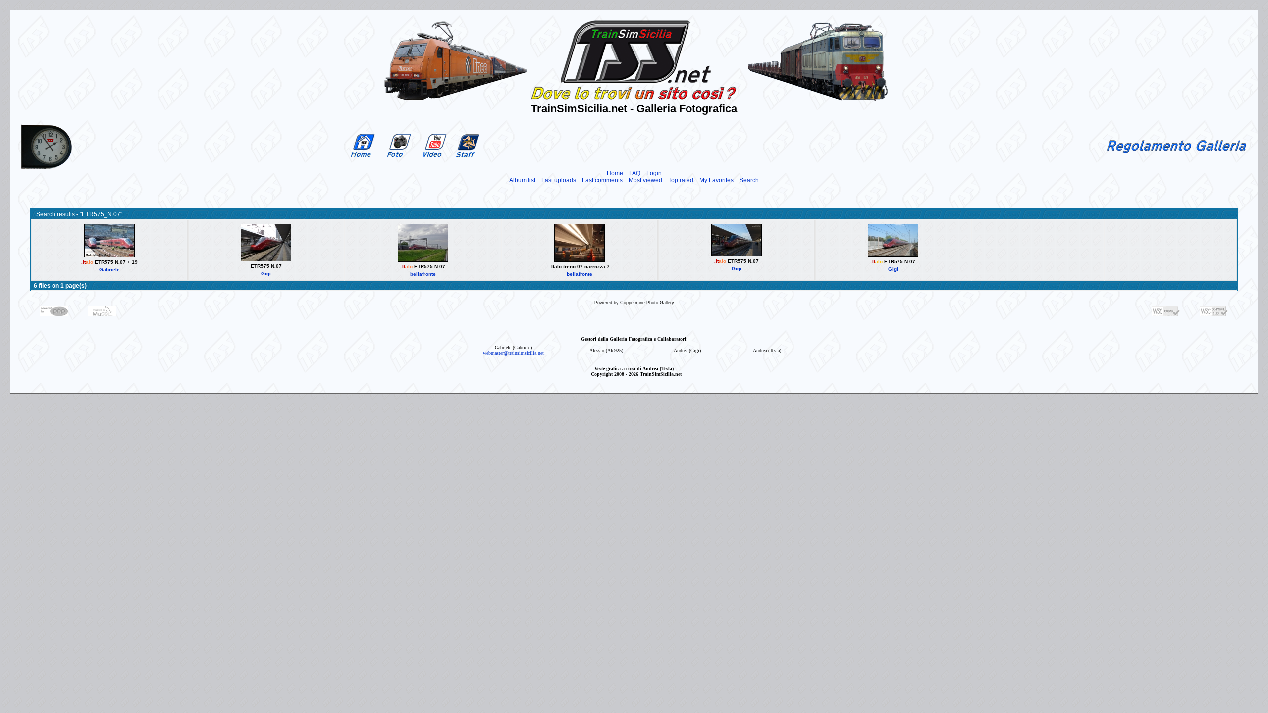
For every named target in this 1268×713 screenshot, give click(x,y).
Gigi (266, 273)
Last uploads (558, 180)
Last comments (602, 180)
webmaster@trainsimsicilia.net (513, 353)
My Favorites (716, 180)
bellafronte (423, 274)
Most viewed (645, 180)
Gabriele (109, 269)
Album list (522, 180)
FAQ (634, 173)
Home (615, 173)
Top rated (680, 180)
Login (654, 173)
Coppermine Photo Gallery (647, 302)
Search (749, 180)
